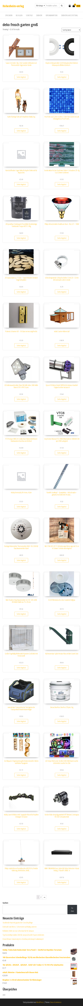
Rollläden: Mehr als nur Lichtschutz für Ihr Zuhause (18, 931)
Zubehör (39, 15)
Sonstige (29, 15)
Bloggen (19, 15)
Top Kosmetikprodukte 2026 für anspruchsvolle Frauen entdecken (23, 935)
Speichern (8, 15)
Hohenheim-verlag (13, 6)
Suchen (5, 902)
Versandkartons (52, 15)
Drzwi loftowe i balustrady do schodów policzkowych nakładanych (23, 939)
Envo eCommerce (55, 1002)
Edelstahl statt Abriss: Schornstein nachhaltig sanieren (20, 926)
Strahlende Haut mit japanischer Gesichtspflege (18, 922)
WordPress (40, 1002)
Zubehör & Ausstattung (69, 15)
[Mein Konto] (70, 5)
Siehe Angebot (21, 77)
